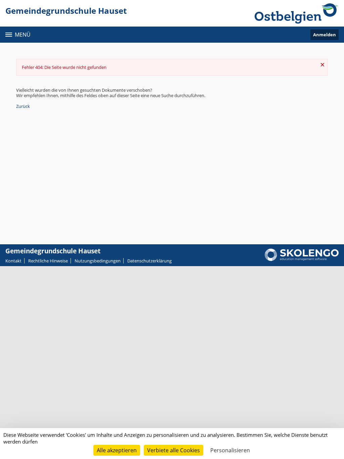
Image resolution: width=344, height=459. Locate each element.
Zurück (23, 106)
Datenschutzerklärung (149, 260)
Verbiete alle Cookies (173, 450)
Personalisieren (230, 450)
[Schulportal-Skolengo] (297, 13)
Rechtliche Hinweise (48, 260)
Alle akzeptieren (117, 450)
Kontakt (13, 260)
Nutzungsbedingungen (98, 260)
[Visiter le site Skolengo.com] (302, 259)
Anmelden (324, 35)
